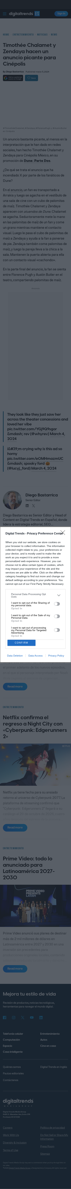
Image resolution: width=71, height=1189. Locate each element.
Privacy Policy (56, 655)
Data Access (35, 655)
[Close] (63, 533)
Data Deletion (15, 655)
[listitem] (35, 595)
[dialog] (35, 594)
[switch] (57, 604)
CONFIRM (21, 642)
